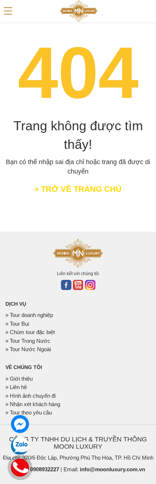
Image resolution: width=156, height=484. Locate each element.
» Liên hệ (16, 387)
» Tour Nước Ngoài (28, 349)
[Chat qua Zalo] (20, 446)
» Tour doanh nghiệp (29, 315)
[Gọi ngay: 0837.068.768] (20, 467)
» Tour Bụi (17, 324)
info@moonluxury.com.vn (112, 469)
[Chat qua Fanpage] (20, 424)
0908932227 (44, 469)
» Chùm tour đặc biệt (30, 332)
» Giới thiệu (19, 379)
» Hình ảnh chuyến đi (30, 396)
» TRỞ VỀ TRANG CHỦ (78, 189)
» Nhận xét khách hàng (32, 404)
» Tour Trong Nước (27, 341)
